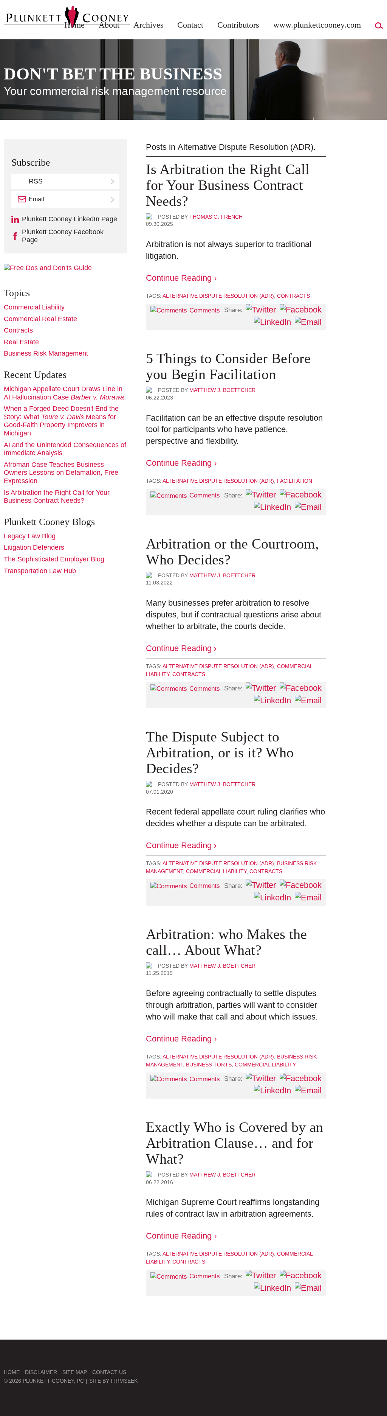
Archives (148, 25)
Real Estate (21, 342)
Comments (204, 310)
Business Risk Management (46, 353)
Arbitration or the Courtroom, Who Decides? (232, 551)
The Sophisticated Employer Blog (54, 559)
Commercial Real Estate (40, 319)
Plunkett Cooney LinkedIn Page (69, 219)
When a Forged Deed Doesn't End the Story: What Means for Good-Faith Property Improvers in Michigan (61, 421)
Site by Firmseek (113, 1381)
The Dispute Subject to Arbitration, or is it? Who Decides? (220, 752)
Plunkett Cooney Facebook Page (63, 236)
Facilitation (294, 481)
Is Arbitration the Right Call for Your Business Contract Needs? (228, 185)
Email (36, 199)
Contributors (238, 25)
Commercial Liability (216, 871)
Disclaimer (41, 1372)
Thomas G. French (216, 217)
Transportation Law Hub (40, 571)
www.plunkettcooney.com (317, 25)
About (109, 25)
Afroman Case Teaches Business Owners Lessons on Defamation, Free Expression (61, 473)
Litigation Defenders (34, 547)
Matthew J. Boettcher (222, 390)
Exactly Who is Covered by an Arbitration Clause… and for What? (234, 1143)
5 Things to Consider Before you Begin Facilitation (228, 366)
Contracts (293, 296)
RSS (36, 181)
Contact (190, 25)
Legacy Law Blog (30, 536)
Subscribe (113, 199)
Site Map (74, 1372)
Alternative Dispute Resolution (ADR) (218, 296)
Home (74, 25)
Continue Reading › (181, 278)
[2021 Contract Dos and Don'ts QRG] (48, 268)
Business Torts (209, 1065)
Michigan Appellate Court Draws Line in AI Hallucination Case (64, 393)
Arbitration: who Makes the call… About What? (226, 942)
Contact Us (109, 1372)
